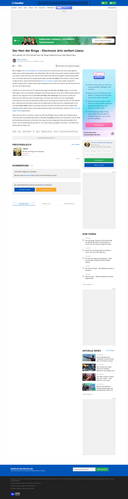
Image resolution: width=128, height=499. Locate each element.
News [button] (25, 8)
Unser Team (20, 479)
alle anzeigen (75, 144)
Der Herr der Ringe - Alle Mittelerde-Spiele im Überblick (99, 269)
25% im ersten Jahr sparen (103, 41)
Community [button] (50, 8)
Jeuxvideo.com (37, 483)
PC (33, 131)
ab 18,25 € (25, 154)
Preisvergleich (21, 144)
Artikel (14, 131)
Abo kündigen (42, 479)
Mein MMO (25, 483)
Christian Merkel (22, 59)
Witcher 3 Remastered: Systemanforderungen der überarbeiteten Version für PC (105, 389)
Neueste (23, 204)
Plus (105, 3)
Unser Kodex (26, 479)
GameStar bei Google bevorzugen (68, 66)
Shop (113, 3)
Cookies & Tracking (109, 479)
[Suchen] (88, 2)
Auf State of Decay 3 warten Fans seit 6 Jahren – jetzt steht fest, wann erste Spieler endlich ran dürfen (105, 379)
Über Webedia (34, 479)
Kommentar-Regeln (29, 175)
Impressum (13, 479)
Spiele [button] (20, 8)
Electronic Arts (106, 151)
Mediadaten (89, 479)
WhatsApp (32, 486)
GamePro (18, 483)
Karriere (60, 479)
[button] (14, 8)
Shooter (56, 131)
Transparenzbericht (15, 480)
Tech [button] (35, 8)
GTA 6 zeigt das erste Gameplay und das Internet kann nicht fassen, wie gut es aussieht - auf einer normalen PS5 (105, 361)
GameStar (13, 483)
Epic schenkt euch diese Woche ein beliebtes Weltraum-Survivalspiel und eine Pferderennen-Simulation (105, 370)
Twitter (12, 486)
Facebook (17, 486)
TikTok (27, 486)
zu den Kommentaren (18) (45, 138)
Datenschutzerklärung (98, 479)
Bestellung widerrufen (51, 479)
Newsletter (65, 479)
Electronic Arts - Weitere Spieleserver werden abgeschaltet (99, 277)
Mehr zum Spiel (99, 165)
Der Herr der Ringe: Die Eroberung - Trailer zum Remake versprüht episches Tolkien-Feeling (98, 260)
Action (38, 131)
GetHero (30, 483)
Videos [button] (30, 8)
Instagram (22, 486)
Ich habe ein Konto (24, 190)
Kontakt (71, 479)
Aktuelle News (91, 350)
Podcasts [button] (42, 8)
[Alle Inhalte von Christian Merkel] (14, 61)
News (19, 131)
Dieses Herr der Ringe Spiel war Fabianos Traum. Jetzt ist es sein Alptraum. (98, 251)
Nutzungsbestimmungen (79, 479)
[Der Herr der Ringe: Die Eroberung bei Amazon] (17, 152)
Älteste (46, 204)
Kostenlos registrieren (46, 190)
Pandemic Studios (89, 155)
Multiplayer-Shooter (46, 131)
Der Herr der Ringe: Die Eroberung (33, 71)
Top (69, 204)
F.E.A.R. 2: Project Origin (49, 81)
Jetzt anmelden (102, 469)
